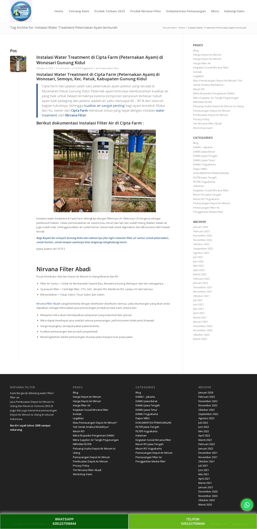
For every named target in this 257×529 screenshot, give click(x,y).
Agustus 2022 (201, 253)
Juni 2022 (198, 261)
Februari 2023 (201, 231)
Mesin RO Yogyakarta (206, 199)
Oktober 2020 (201, 334)
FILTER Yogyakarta (84, 68)
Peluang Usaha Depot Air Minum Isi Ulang (218, 106)
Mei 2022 (198, 265)
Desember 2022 (202, 235)
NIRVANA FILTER (202, 102)
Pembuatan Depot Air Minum (210, 115)
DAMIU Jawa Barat (204, 151)
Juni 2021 (198, 304)
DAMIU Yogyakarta (204, 164)
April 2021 (199, 313)
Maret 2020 (200, 339)
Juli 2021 (198, 300)
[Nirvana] (21, 11)
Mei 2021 (198, 309)
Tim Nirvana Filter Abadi (207, 123)
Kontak (197, 72)
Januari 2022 (200, 283)
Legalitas (198, 76)
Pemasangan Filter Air (206, 207)
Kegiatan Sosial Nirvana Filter (211, 67)
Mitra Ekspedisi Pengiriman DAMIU (214, 93)
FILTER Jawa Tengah (205, 177)
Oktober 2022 (201, 244)
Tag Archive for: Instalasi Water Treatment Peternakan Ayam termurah (63, 27)
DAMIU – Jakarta (202, 147)
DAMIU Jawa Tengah (205, 156)
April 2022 (199, 270)
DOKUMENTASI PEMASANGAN (211, 173)
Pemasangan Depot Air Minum (211, 110)
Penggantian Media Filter (208, 212)
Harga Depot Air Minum (207, 54)
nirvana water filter (109, 68)
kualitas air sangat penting (104, 105)
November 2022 (202, 240)
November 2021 (202, 291)
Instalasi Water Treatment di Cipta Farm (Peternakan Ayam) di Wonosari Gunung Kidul (99, 59)
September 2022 (203, 248)
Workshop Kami (202, 128)
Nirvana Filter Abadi (48, 303)
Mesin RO (199, 89)
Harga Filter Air (202, 63)
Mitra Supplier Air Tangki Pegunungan (216, 98)
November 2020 (202, 330)
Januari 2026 (200, 227)
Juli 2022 (198, 257)
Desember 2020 (202, 326)
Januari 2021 (200, 321)
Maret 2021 (200, 317)
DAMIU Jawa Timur (204, 160)
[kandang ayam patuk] (18, 64)
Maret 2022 (200, 274)
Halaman (198, 186)
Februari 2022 (201, 278)
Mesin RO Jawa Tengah (207, 194)
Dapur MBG (200, 169)
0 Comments (62, 68)
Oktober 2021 (201, 296)
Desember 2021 (202, 287)
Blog (195, 50)
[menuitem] (59, 11)
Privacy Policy (201, 119)
